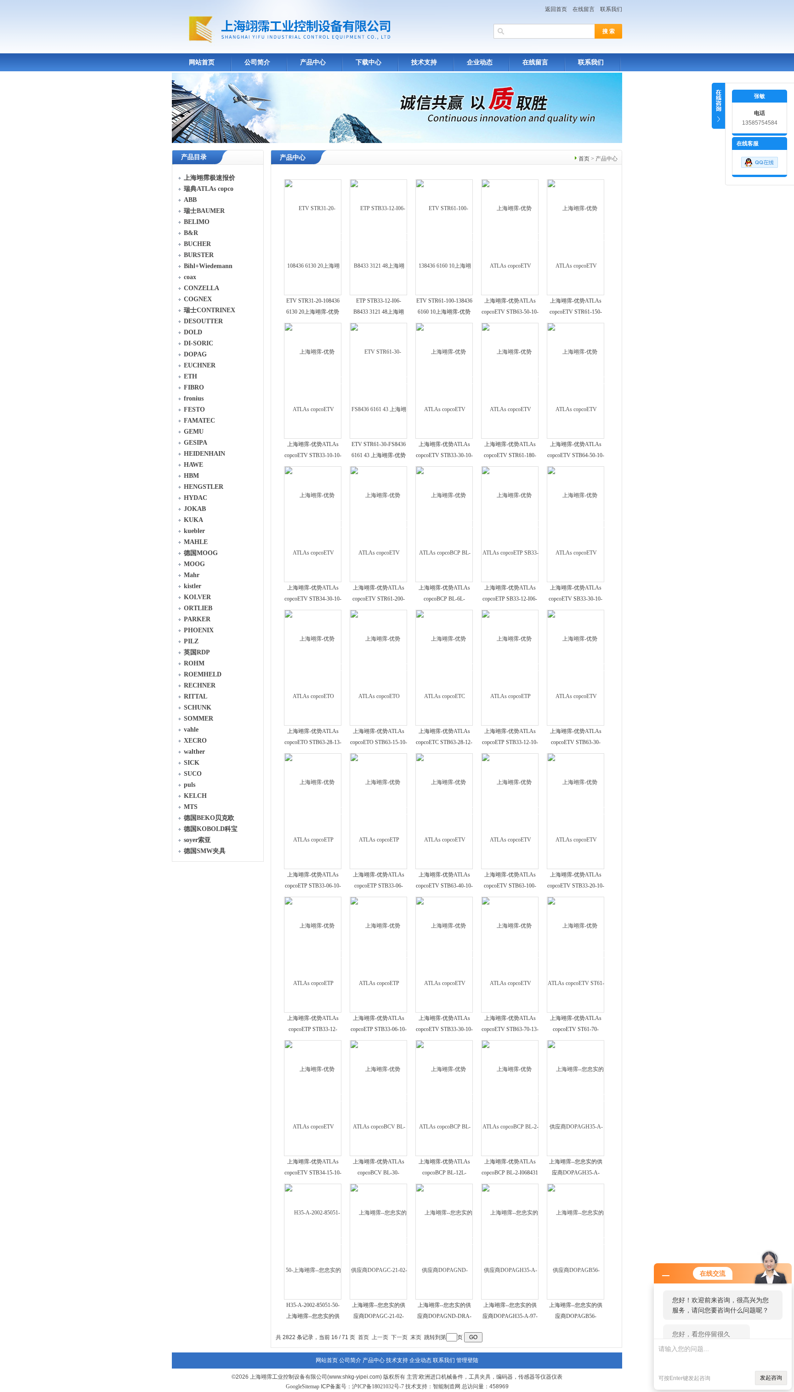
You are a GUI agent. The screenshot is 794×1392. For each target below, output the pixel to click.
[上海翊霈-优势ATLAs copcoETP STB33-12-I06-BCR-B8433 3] (313, 954)
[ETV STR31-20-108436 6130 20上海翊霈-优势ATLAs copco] (313, 237)
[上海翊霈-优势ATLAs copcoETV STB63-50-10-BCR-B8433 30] (510, 237)
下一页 (399, 1337)
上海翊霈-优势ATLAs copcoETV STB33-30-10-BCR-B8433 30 (444, 1029)
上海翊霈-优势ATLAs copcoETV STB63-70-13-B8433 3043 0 (510, 1029)
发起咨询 (771, 1378)
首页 (584, 158)
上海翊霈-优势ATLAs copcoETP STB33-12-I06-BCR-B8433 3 (313, 1029)
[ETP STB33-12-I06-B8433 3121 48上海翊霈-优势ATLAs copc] (379, 237)
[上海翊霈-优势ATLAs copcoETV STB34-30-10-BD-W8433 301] (313, 523)
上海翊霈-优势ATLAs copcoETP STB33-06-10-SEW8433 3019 (313, 885)
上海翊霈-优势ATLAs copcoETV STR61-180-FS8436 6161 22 (510, 455)
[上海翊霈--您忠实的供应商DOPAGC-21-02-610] (379, 1241)
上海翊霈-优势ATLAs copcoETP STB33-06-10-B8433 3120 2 (379, 1029)
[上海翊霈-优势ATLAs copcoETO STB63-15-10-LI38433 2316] (379, 667)
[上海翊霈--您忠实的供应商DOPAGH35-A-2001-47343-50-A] (576, 1097)
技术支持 (424, 62)
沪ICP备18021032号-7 (378, 1386)
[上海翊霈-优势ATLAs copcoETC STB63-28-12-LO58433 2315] (444, 667)
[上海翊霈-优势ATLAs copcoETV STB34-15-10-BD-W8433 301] (313, 1097)
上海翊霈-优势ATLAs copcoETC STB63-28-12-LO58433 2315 (444, 742)
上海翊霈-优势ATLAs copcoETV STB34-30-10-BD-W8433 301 (312, 598)
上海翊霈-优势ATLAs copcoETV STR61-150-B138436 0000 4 (576, 312)
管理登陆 (467, 1360)
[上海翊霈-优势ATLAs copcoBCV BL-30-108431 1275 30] (379, 1097)
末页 (415, 1337)
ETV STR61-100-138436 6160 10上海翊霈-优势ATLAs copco (444, 312)
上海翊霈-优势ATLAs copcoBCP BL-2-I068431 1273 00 (510, 1172)
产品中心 (313, 62)
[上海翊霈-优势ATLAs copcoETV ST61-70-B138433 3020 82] (576, 954)
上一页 (380, 1337)
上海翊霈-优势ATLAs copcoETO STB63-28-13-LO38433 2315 (312, 742)
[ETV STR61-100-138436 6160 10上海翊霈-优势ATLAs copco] (444, 237)
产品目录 (194, 157)
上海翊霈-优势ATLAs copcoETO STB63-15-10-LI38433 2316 (378, 742)
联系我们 (611, 9)
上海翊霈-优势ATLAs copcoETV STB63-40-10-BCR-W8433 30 (444, 885)
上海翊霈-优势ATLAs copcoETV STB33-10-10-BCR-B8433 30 (312, 455)
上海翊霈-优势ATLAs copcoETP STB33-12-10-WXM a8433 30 (510, 742)
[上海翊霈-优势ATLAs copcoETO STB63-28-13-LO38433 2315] (313, 667)
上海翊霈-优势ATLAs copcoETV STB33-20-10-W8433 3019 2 (575, 885)
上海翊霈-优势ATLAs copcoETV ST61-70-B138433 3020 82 (575, 1029)
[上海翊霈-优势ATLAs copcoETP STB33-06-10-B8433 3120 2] (379, 954)
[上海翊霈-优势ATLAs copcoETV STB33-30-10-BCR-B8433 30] (444, 954)
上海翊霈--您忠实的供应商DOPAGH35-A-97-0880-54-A (510, 1316)
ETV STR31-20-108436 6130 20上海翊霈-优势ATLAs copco (313, 312)
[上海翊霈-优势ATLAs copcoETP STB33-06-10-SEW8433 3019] (313, 810)
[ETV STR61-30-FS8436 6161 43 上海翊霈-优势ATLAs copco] (379, 380)
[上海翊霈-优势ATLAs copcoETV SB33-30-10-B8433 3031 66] (576, 523)
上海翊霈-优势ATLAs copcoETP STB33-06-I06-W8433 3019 (378, 885)
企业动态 (480, 62)
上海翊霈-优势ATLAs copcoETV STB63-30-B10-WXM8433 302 (575, 742)
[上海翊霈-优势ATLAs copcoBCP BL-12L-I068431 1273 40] (444, 1097)
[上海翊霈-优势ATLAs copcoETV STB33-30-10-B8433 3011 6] (444, 380)
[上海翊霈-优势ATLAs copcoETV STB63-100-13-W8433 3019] (510, 810)
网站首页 (202, 62)
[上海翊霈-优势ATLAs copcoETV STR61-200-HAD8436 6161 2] (379, 523)
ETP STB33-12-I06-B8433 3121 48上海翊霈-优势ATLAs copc (378, 312)
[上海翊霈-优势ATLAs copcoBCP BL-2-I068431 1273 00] (510, 1097)
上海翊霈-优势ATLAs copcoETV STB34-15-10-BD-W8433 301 (312, 1172)
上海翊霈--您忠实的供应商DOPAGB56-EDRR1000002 (575, 1316)
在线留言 (584, 9)
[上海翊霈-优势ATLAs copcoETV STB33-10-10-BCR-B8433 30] (313, 380)
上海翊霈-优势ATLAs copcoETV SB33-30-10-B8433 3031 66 (575, 598)
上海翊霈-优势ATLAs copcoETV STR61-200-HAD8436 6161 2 (378, 598)
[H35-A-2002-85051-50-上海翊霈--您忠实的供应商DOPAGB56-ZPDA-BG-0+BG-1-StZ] (313, 1241)
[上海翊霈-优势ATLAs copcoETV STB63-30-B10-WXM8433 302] (576, 667)
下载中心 (368, 62)
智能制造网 (446, 1386)
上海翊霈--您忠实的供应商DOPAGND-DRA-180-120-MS (444, 1316)
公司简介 (257, 62)
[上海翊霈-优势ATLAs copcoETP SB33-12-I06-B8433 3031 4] (510, 523)
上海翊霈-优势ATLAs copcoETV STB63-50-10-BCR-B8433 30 (510, 312)
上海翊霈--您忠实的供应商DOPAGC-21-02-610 (378, 1316)
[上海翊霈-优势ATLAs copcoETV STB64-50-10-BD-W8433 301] (576, 380)
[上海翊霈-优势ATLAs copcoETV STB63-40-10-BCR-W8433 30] (444, 810)
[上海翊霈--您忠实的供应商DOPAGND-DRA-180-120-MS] (444, 1241)
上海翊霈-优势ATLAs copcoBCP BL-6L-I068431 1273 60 (444, 598)
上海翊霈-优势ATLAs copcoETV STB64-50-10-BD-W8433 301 (575, 455)
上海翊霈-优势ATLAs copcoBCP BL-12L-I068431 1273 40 (444, 1172)
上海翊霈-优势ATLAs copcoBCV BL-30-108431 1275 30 (378, 1172)
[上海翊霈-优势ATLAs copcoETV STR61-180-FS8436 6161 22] (510, 380)
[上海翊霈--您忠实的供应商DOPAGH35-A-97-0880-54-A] (510, 1241)
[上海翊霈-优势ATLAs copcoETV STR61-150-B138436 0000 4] (576, 237)
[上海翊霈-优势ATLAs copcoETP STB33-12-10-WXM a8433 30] (510, 667)
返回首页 (556, 9)
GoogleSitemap (302, 1386)
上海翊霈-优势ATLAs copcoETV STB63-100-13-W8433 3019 (510, 885)
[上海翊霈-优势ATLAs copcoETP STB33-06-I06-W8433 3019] (379, 810)
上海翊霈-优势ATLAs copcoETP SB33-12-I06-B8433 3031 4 (509, 598)
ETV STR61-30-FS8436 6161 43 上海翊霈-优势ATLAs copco (379, 455)
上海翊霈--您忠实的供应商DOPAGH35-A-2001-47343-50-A (575, 1172)
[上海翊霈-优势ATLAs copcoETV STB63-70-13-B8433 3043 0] (510, 954)
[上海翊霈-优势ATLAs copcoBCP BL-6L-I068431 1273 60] (444, 523)
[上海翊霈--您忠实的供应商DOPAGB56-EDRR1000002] (576, 1241)
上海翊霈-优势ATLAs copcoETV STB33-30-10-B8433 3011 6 (444, 455)
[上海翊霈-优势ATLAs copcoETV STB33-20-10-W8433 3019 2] (576, 810)
